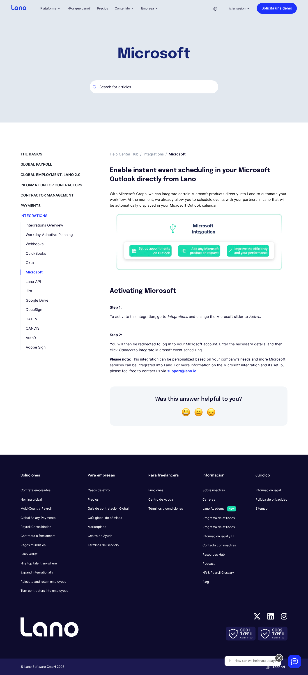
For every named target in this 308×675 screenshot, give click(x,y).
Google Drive (37, 300)
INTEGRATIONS (34, 215)
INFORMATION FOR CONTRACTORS (51, 185)
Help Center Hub (124, 154)
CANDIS (32, 328)
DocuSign (34, 309)
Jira (29, 291)
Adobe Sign (36, 347)
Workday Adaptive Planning (49, 234)
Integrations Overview (44, 225)
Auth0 (31, 337)
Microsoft (34, 272)
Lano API (33, 281)
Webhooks (35, 244)
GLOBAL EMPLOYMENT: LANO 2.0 (50, 174)
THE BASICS (31, 154)
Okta (30, 262)
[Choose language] (215, 8)
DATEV (31, 319)
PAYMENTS (31, 205)
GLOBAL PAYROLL (36, 164)
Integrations (153, 154)
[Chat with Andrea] (294, 661)
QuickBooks (36, 253)
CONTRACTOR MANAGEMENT (47, 195)
